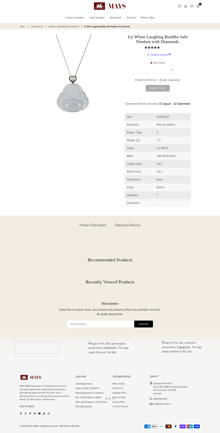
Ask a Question (171, 80)
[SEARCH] (179, 6)
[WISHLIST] (192, 6)
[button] (152, 47)
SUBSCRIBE (144, 324)
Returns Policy (119, 397)
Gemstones (116, 17)
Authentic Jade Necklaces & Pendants (63, 26)
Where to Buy (147, 17)
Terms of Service (120, 406)
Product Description (92, 225)
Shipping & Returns (128, 225)
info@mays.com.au (162, 404)
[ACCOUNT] (186, 6)
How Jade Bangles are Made (88, 397)
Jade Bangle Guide (83, 383)
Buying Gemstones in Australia (89, 392)
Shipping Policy (119, 392)
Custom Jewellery (74, 17)
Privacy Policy (119, 401)
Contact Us (118, 388)
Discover (131, 17)
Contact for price (159, 54)
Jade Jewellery (97, 17)
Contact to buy (158, 88)
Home (22, 26)
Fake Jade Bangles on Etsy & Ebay (91, 401)
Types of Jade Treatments (87, 388)
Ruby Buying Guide (83, 406)
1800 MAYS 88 (160, 398)
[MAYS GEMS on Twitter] (25, 413)
